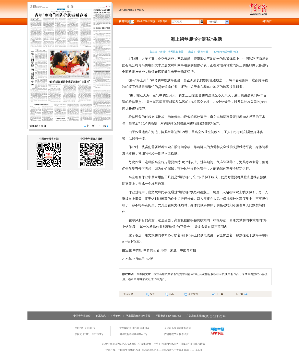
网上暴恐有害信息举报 (138, 315)
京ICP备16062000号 (85, 328)
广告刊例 (116, 315)
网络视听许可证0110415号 (133, 334)
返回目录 (162, 21)
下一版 (102, 126)
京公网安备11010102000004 (134, 328)
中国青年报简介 (82, 315)
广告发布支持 (194, 315)
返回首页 (267, 21)
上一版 (90, 126)
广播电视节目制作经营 (176, 334)
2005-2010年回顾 (146, 21)
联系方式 (101, 315)
